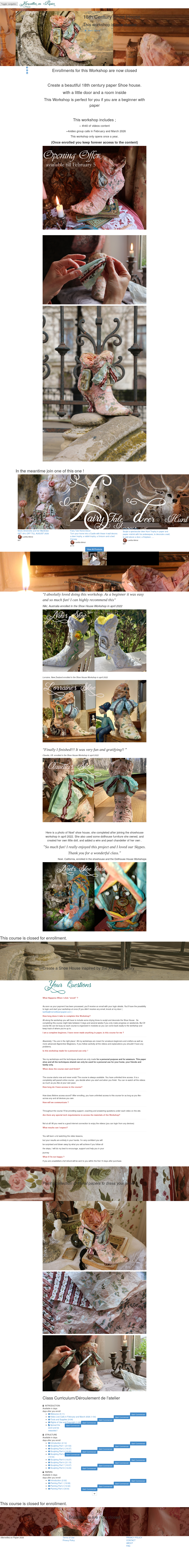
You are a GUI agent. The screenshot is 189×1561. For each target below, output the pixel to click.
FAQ (128, 1545)
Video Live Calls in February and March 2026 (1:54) (73, 1416)
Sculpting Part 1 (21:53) (61, 1445)
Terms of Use (68, 1537)
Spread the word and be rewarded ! (54, 1428)
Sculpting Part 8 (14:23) (61, 1467)
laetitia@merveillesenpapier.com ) (57, 1011)
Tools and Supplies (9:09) (62, 1419)
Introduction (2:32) (59, 1480)
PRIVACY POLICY (134, 1537)
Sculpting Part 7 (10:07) (61, 1465)
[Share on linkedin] (27, 73)
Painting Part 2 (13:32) (60, 1485)
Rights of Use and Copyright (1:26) (66, 1422)
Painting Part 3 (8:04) (60, 1488)
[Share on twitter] (27, 70)
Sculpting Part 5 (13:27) (61, 1459)
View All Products (94, 549)
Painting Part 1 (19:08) (60, 1483)
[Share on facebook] (27, 67)
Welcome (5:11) (58, 1413)
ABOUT (129, 1543)
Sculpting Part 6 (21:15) (61, 1462)
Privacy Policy (69, 1540)
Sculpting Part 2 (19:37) (61, 1448)
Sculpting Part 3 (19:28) (61, 1451)
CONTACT (131, 1540)
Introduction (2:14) (59, 1443)
